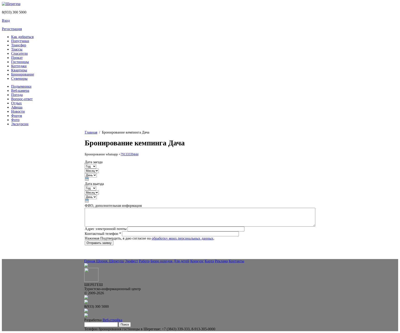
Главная (91, 132)
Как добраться (22, 37)
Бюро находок (161, 261)
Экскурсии (19, 124)
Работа (144, 261)
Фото (15, 120)
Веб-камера (20, 91)
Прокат (17, 58)
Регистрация (12, 29)
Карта (209, 261)
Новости (18, 111)
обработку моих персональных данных (182, 238)
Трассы (16, 49)
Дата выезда (94, 184)
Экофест (131, 261)
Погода (17, 95)
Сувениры (19, 78)
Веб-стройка (112, 320)
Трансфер (18, 45)
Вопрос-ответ (22, 99)
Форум (16, 116)
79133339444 (129, 154)
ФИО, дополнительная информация (113, 206)
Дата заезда (94, 162)
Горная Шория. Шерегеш (104, 261)
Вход (6, 20)
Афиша (16, 107)
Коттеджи (19, 66)
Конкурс (197, 261)
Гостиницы (20, 62)
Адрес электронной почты (106, 229)
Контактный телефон (103, 234)
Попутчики (20, 41)
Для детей (181, 261)
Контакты (236, 261)
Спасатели (19, 53)
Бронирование (22, 74)
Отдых (16, 103)
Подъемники (21, 86)
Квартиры (19, 70)
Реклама (221, 261)
